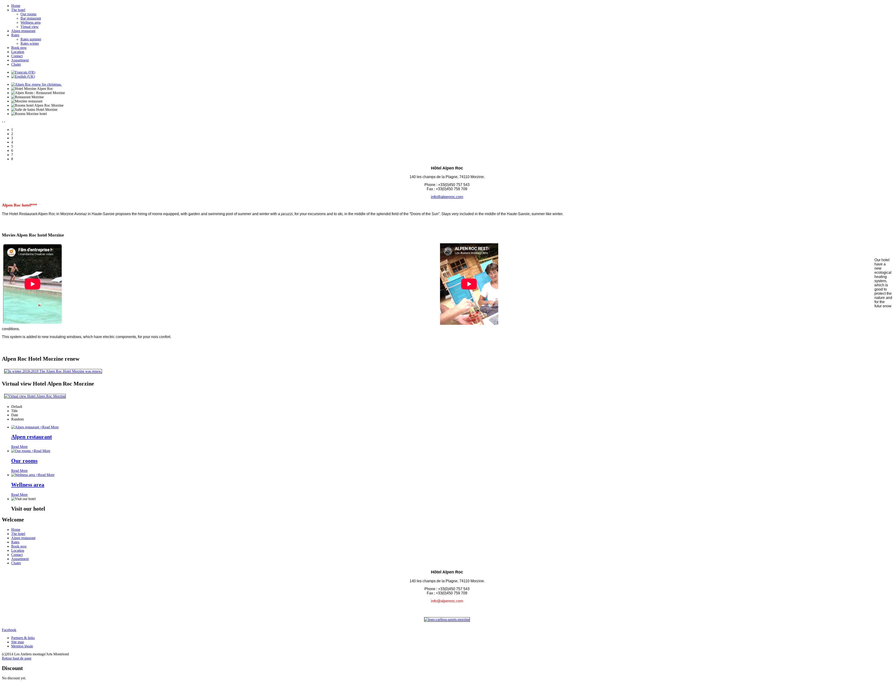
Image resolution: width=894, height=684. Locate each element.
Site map (17, 642)
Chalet (16, 64)
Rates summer (30, 39)
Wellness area (30, 22)
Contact (17, 56)
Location (17, 52)
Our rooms (28, 14)
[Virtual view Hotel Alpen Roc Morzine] (35, 396)
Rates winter (29, 43)
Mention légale (22, 646)
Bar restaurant (30, 18)
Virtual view (29, 27)
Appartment (20, 60)
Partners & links (23, 638)
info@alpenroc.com (447, 197)
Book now (19, 48)
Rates (15, 35)
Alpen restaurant (23, 31)
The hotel (18, 10)
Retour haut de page (16, 658)
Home (15, 6)
